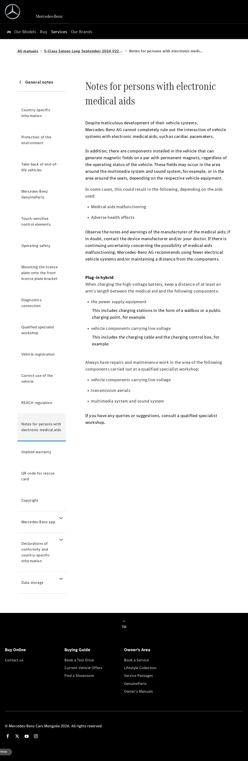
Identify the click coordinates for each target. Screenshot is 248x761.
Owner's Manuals (138, 691)
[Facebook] (8, 736)
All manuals (27, 51)
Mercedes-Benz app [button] (38, 521)
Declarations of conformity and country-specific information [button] (35, 552)
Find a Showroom (79, 675)
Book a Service (136, 660)
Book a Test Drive (79, 660)
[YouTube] (27, 736)
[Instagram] (36, 736)
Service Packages (138, 675)
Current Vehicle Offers (83, 667)
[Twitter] (17, 736)
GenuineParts (135, 683)
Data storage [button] (32, 582)
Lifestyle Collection (140, 667)
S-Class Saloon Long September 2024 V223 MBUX (83, 51)
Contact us (14, 660)
